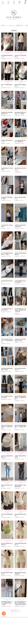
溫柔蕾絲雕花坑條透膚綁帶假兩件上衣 (7, 113)
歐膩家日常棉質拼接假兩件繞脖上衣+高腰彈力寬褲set (7, 427)
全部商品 (3, 25)
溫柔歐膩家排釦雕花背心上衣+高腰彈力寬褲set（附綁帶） (7, 603)
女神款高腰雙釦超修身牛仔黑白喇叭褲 (20, 281)
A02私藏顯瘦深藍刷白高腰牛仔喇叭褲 (7, 309)
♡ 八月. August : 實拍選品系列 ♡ (15, 25)
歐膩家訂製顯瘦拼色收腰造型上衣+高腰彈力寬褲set (20, 427)
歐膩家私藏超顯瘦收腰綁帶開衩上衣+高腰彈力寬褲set (20, 397)
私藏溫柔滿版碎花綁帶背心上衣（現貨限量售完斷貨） (7, 340)
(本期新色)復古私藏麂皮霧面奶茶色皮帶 (20, 340)
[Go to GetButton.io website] (3, 616)
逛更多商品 (14, 610)
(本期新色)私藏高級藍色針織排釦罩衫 (20, 226)
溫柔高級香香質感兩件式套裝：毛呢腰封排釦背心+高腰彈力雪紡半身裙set (21, 603)
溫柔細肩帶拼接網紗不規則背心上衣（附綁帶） (20, 113)
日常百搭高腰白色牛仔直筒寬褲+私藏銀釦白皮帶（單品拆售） (20, 310)
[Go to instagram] (4, 613)
